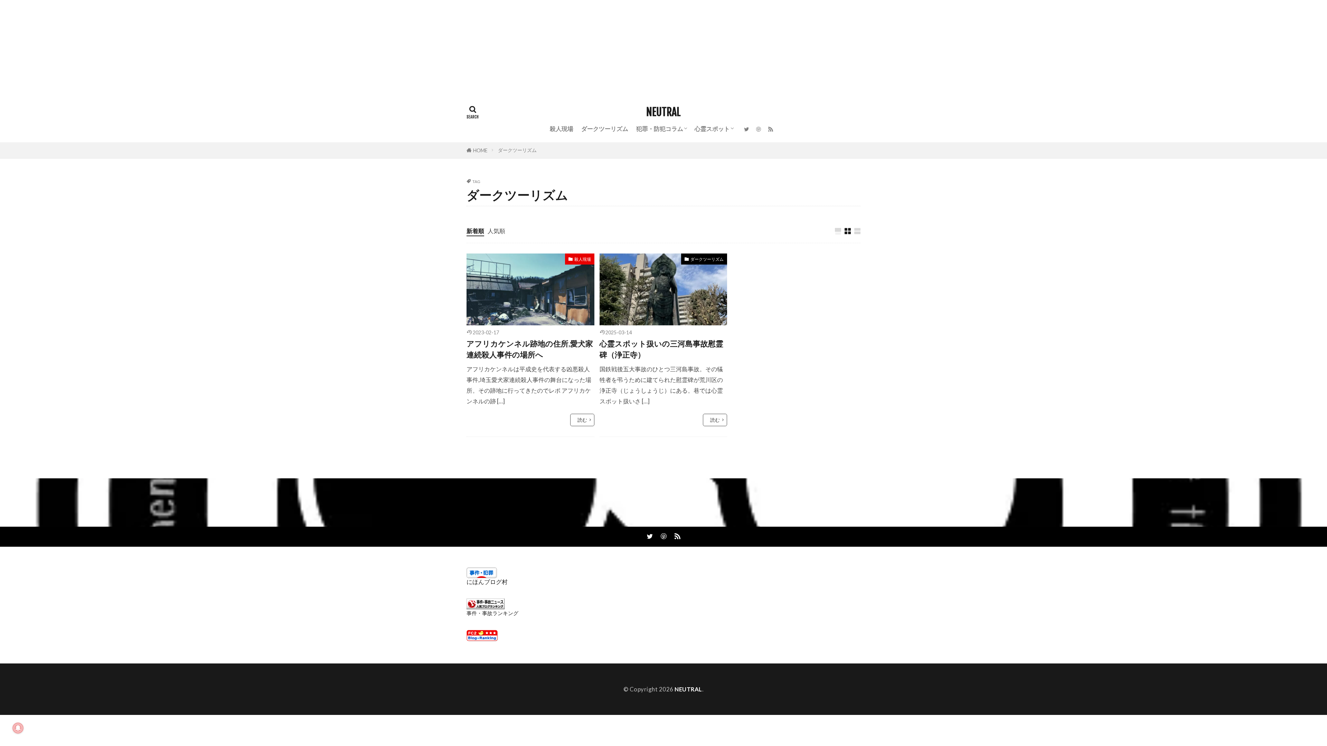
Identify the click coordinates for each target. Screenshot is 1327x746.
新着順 (475, 231)
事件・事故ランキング (492, 613)
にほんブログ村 (487, 581)
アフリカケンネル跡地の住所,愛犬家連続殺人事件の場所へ (530, 349)
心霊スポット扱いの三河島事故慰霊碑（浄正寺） (661, 349)
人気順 (496, 231)
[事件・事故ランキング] (486, 607)
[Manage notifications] (17, 728)
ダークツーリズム (604, 128)
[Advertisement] (207, 48)
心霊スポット (712, 128)
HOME (480, 150)
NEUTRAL (663, 112)
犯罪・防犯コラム (659, 128)
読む (582, 420)
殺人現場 (561, 128)
